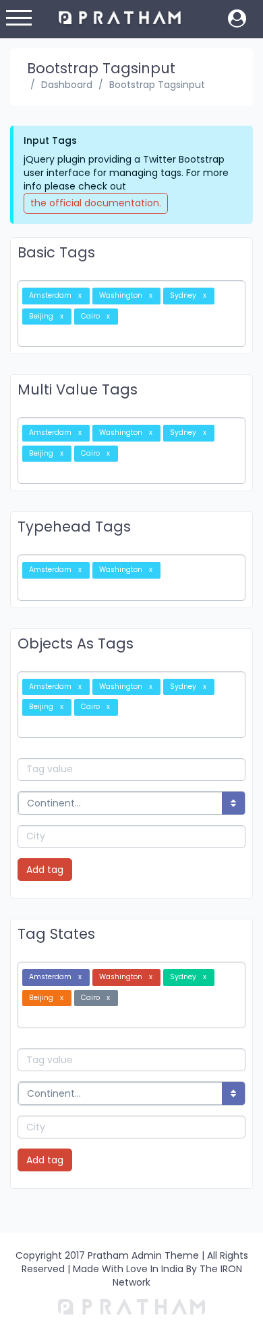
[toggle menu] (19, 20)
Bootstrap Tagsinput (157, 84)
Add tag (44, 869)
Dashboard (66, 84)
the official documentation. (95, 203)
